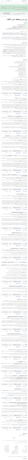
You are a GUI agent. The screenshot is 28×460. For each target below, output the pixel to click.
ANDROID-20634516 (17, 331)
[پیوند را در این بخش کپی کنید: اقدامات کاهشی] (21, 42)
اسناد (24, 16)
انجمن (22, 456)
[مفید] (2, 16)
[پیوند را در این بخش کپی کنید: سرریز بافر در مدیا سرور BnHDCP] (17, 299)
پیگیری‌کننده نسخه (7, 452)
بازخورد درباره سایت (10, 456)
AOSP (26, 16)
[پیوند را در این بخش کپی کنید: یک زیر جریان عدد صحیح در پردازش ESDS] (14, 98)
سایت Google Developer (6, 33)
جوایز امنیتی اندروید (17, 77)
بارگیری (26, 448)
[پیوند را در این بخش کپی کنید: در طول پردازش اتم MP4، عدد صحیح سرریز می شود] (11, 79)
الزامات (26, 447)
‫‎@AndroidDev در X (16, 447)
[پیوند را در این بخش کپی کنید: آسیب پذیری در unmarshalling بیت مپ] (15, 361)
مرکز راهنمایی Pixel (7, 447)
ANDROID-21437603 (18, 296)
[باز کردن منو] (26, 1)
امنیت (22, 16)
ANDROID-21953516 (18, 346)
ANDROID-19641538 (18, 230)
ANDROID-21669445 (18, 417)
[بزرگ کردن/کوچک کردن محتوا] (23, 21)
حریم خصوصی (14, 456)
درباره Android (25, 456)
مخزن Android (25, 446)
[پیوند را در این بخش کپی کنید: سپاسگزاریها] (22, 59)
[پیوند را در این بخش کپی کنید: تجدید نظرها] (22, 433)
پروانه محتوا (14, 440)
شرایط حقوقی (20, 456)
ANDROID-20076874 (18, 283)
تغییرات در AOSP (20, 9)
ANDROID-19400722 (18, 245)
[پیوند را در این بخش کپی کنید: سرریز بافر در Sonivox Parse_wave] (16, 194)
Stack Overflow (11, 395)
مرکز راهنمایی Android (6, 446)
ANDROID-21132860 (18, 209)
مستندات (26, 3)
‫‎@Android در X (16, 446)
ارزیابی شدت (5, 37)
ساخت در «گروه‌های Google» (15, 452)
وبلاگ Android (16, 448)
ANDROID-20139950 (17, 95)
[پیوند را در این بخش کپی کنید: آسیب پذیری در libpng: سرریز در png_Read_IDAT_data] (10, 248)
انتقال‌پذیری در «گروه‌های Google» (14, 453)
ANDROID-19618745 (18, 386)
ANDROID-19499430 (18, 259)
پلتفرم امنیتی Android (15, 44)
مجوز (17, 456)
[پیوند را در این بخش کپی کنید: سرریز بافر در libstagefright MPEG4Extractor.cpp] (11, 212)
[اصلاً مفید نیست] (1, 16)
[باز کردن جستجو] (11, 0)
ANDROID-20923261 (18, 133)
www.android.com (7, 448)
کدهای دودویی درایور (25, 452)
